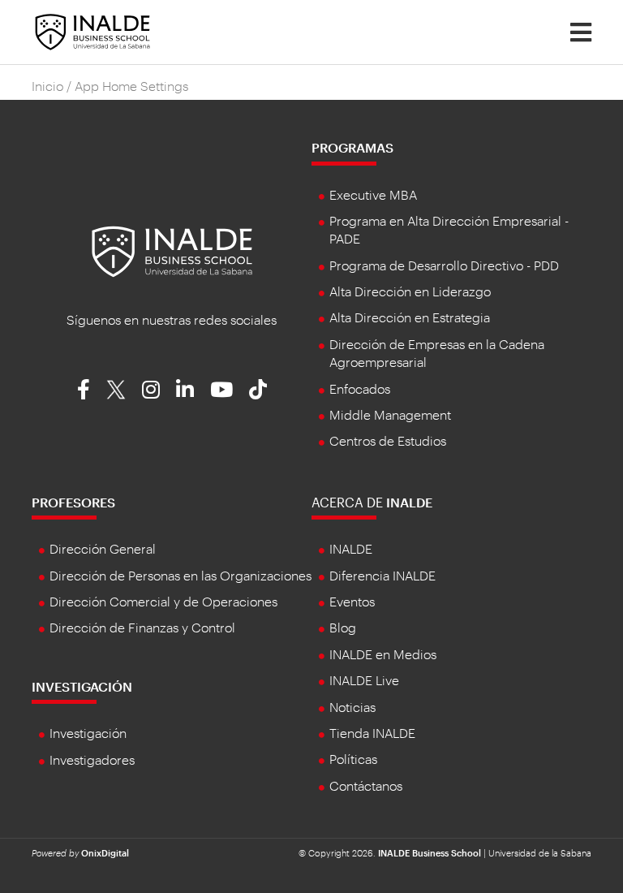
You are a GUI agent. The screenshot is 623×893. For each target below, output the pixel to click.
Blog (342, 627)
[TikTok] (258, 389)
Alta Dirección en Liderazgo (410, 291)
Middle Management (390, 414)
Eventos (352, 601)
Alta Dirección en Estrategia (409, 317)
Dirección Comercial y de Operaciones (163, 601)
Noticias (352, 706)
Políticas (353, 758)
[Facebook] (83, 389)
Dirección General (102, 548)
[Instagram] (151, 389)
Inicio (47, 85)
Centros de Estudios (387, 440)
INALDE (350, 548)
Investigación (82, 686)
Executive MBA (373, 194)
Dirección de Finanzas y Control (142, 627)
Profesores (73, 502)
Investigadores (92, 759)
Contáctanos (365, 785)
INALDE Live (364, 680)
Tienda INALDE (372, 732)
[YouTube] (221, 389)
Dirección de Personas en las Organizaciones (180, 575)
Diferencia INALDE (382, 575)
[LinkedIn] (185, 389)
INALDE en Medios (382, 654)
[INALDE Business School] (92, 30)
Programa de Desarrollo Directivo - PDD (444, 265)
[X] (116, 389)
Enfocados (359, 388)
